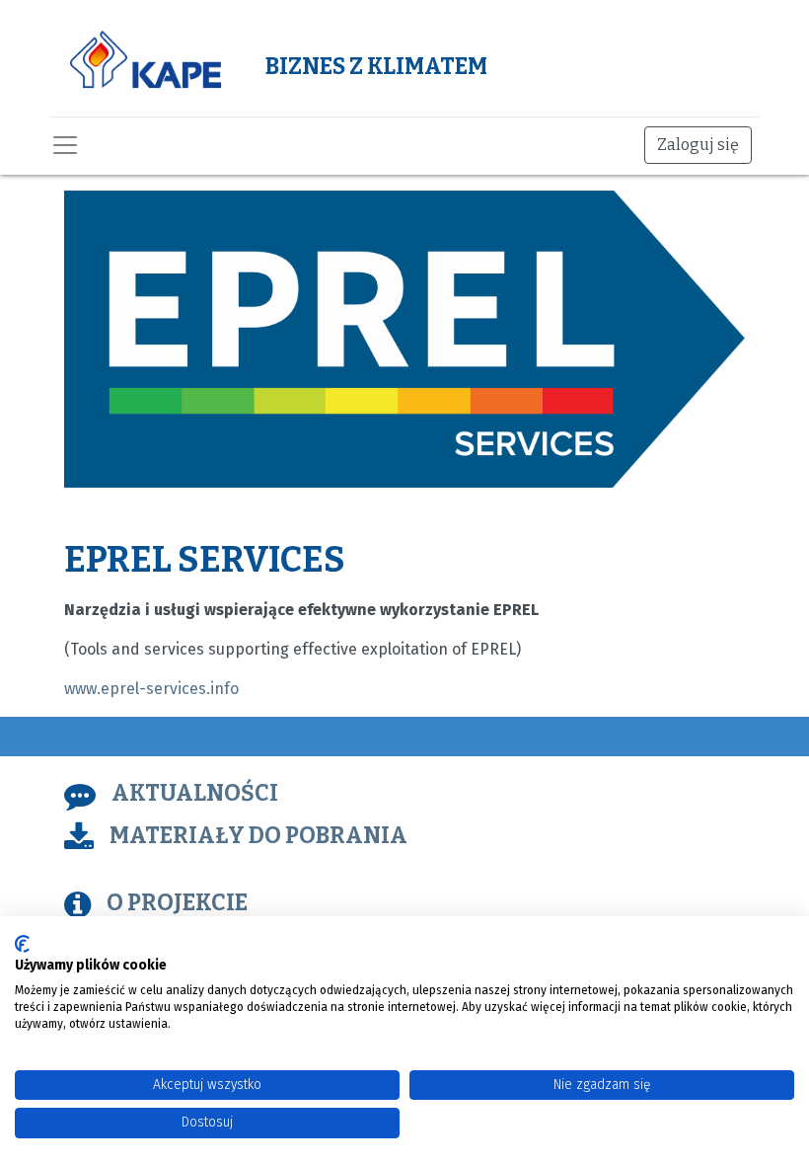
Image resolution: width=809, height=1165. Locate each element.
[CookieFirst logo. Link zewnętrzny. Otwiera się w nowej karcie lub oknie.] (22, 944)
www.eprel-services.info (151, 688)
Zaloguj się (698, 144)
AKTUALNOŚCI (194, 793)
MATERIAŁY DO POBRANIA (258, 835)
